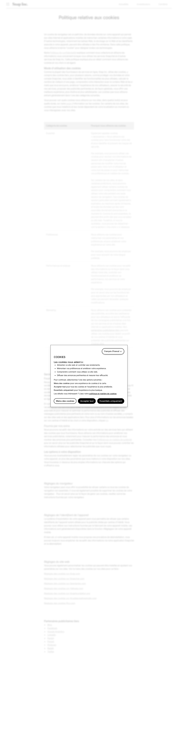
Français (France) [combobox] (111, 351)
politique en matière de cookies (103, 393)
